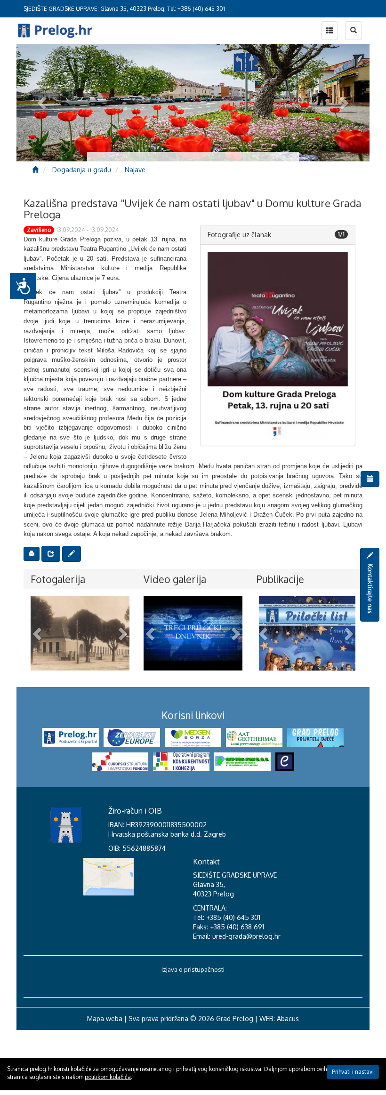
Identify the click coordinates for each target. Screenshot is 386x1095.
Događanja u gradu (81, 170)
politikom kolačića (108, 1076)
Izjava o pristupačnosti (193, 1034)
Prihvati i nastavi (353, 1071)
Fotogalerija (58, 579)
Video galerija (175, 579)
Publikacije (280, 579)
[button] (38, 633)
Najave (135, 170)
